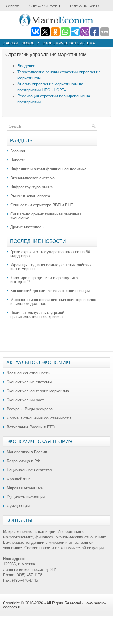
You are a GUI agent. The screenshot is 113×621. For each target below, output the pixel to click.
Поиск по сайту (85, 6)
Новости (30, 43)
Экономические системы (29, 382)
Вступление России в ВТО (31, 427)
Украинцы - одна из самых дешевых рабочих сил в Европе (51, 267)
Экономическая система (68, 43)
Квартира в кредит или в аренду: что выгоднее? (44, 279)
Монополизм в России (27, 452)
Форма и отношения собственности (39, 418)
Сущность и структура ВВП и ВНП (41, 205)
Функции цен (18, 506)
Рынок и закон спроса (30, 196)
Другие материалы (27, 227)
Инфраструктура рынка (31, 187)
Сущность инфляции (26, 497)
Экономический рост (25, 400)
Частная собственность (28, 373)
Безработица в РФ (23, 461)
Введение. (26, 66)
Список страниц (44, 6)
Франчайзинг (18, 479)
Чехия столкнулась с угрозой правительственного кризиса (37, 314)
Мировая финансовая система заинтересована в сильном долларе (53, 301)
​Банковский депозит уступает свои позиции (50, 290)
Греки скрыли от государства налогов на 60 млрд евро (50, 254)
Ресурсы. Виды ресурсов (30, 409)
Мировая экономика (25, 488)
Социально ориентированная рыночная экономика (45, 216)
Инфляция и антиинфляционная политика (48, 169)
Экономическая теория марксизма (38, 391)
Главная (12, 6)
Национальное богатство (29, 470)
